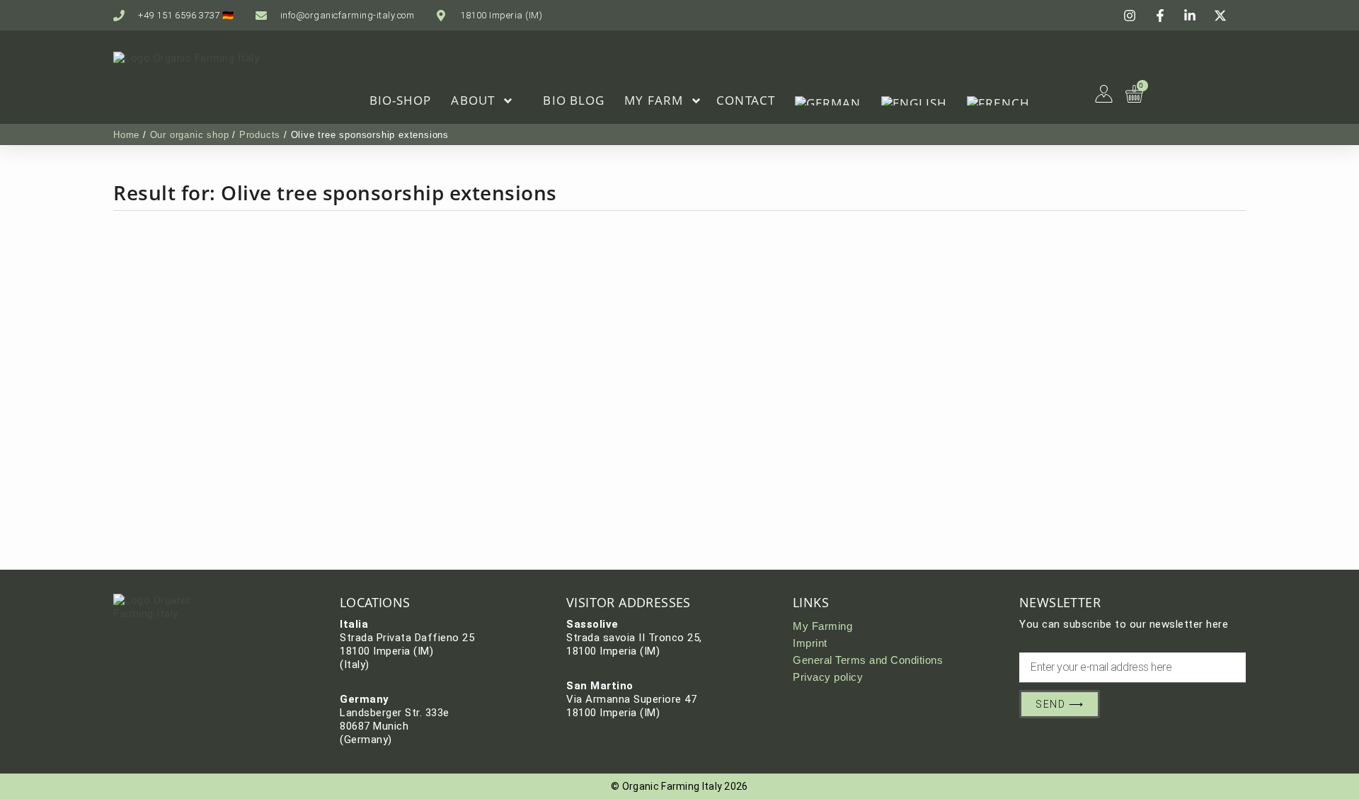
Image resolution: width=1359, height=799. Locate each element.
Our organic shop (189, 135)
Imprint (810, 643)
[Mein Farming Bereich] (1104, 94)
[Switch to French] (998, 100)
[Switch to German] (828, 100)
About (473, 100)
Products (259, 135)
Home (126, 135)
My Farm (653, 100)
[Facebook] (1162, 15)
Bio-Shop (400, 100)
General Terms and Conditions (868, 660)
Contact (745, 100)
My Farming (822, 626)
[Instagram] (1132, 15)
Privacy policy (828, 677)
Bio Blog (573, 100)
